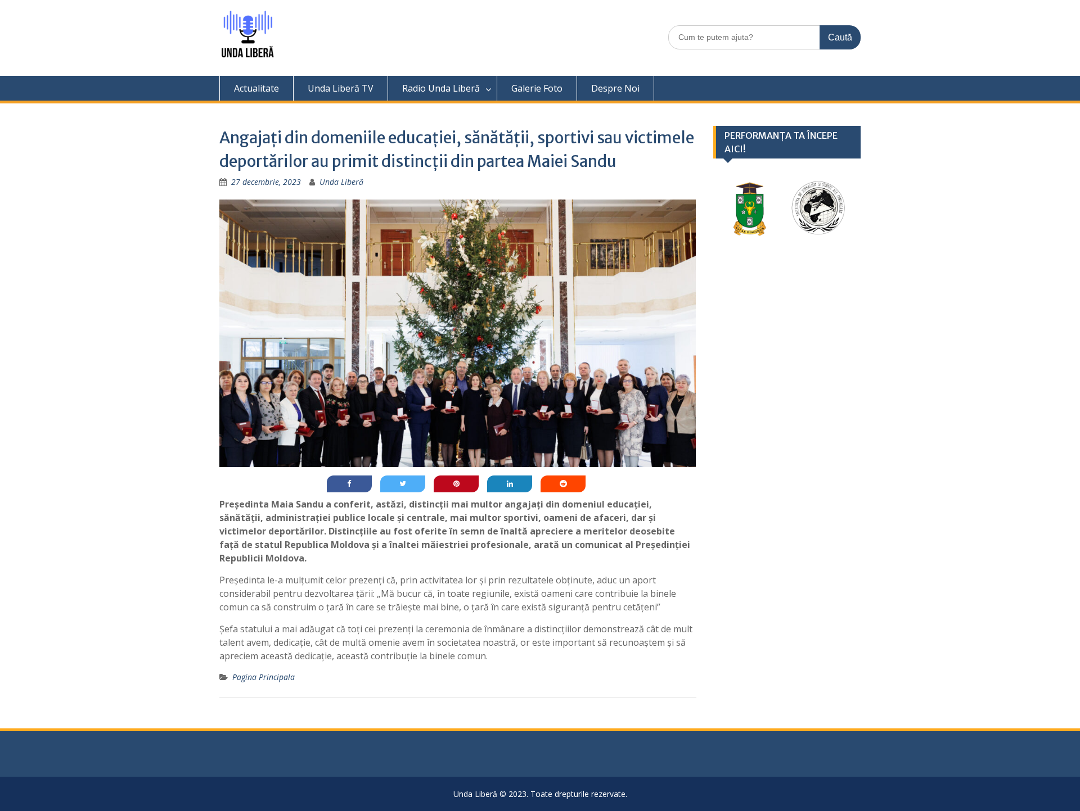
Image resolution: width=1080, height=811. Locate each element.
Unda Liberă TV (341, 88)
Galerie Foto (536, 88)
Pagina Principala (263, 677)
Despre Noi (615, 88)
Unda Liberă (341, 181)
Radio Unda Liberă (441, 88)
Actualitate (256, 88)
